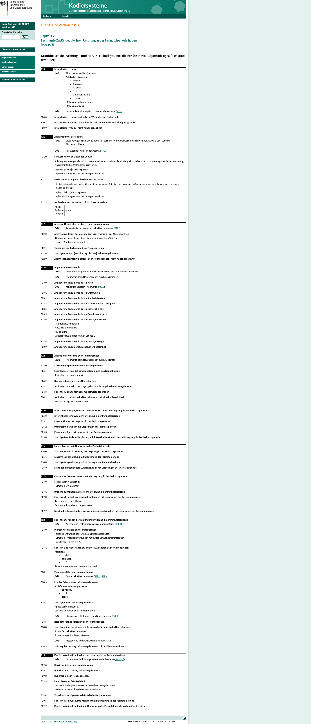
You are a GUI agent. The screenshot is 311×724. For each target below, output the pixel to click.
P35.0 (101, 287)
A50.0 (107, 641)
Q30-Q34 (119, 524)
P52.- (119, 111)
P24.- (119, 277)
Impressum (46, 721)
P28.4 (104, 576)
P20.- (105, 151)
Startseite (47, 16)
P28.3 (97, 576)
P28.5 (117, 228)
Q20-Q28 (119, 659)
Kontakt (65, 16)
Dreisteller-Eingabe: (12, 32)
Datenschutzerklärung (65, 721)
